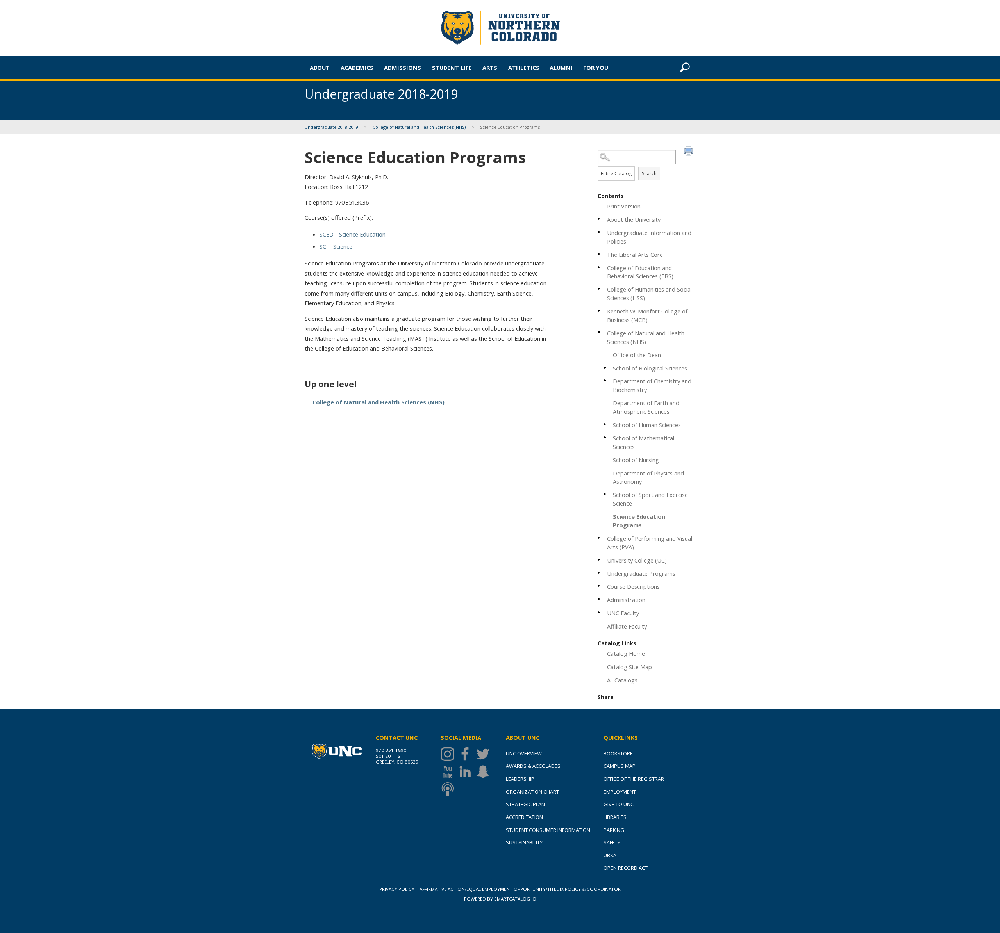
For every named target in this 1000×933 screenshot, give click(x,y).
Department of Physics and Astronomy (648, 477)
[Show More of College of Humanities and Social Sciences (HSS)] (600, 288)
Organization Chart (532, 791)
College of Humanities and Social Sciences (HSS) (649, 293)
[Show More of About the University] (600, 219)
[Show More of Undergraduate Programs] (600, 573)
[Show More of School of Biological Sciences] (605, 367)
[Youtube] (449, 771)
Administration (626, 600)
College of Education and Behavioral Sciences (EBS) (640, 272)
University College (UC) (637, 560)
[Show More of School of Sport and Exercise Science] (605, 494)
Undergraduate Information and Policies (649, 237)
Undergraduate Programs (641, 573)
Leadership (520, 778)
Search (649, 173)
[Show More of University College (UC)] (600, 559)
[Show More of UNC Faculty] (600, 612)
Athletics (523, 67)
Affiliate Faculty (627, 626)
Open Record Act (626, 867)
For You (595, 67)
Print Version (624, 206)
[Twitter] (485, 754)
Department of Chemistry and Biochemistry (652, 385)
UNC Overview (524, 753)
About (320, 67)
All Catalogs (622, 680)
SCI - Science (336, 246)
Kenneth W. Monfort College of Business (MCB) (647, 315)
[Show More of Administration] (600, 599)
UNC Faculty (623, 613)
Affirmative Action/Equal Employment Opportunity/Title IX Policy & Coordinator (520, 889)
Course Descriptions (633, 586)
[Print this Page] (689, 152)
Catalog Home (626, 653)
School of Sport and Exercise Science (650, 499)
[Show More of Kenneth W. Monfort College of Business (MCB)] (600, 310)
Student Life (452, 67)
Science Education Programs (639, 521)
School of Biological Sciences (650, 368)
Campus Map (620, 765)
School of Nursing (636, 460)
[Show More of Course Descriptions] (600, 586)
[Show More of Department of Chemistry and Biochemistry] (605, 380)
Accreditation (524, 817)
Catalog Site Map (629, 667)
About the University (634, 219)
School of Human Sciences (647, 425)
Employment (620, 791)
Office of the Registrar (634, 778)
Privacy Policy (396, 889)
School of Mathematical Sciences (643, 442)
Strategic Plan (525, 804)
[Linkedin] (467, 771)
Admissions (402, 67)
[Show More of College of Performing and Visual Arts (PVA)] (600, 538)
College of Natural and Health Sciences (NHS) (419, 127)
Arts (489, 67)
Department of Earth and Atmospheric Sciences (646, 407)
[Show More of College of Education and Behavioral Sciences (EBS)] (600, 267)
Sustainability (524, 842)
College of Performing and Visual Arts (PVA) (649, 542)
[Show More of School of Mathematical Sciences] (605, 437)
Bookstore (618, 753)
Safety (612, 842)
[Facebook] (467, 754)
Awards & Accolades (533, 765)
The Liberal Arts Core (635, 254)
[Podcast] (449, 789)
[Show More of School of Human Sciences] (605, 424)
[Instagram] (449, 754)
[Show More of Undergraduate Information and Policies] (600, 232)
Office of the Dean (637, 355)
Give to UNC (619, 804)
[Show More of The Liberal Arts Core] (600, 254)
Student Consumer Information (548, 829)
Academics (357, 67)
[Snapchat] (485, 771)
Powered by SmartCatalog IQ (500, 899)
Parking (614, 829)
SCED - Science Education (353, 234)
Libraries (615, 817)
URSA (610, 855)
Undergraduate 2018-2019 (331, 127)
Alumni (561, 67)
